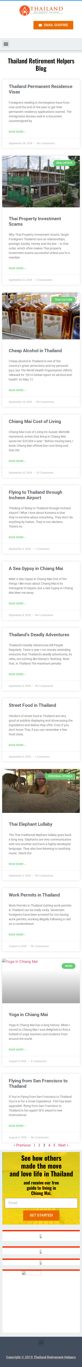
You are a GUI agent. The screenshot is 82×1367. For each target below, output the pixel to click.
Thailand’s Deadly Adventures (39, 634)
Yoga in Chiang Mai (28, 1014)
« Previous (22, 1145)
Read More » (17, 131)
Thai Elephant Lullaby (30, 824)
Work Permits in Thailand (34, 895)
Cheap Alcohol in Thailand (35, 350)
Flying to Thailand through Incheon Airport (35, 495)
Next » (63, 1145)
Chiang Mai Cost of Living (35, 421)
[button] (5, 43)
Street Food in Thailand (32, 705)
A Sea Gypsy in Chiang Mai (36, 568)
